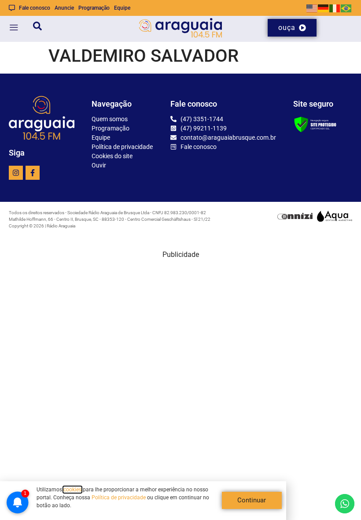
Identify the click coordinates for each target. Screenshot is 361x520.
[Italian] (335, 8)
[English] (312, 8)
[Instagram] (16, 173)
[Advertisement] (180, 321)
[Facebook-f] (33, 173)
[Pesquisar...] (37, 27)
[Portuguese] (346, 8)
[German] (323, 8)
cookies (72, 490)
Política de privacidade (119, 497)
